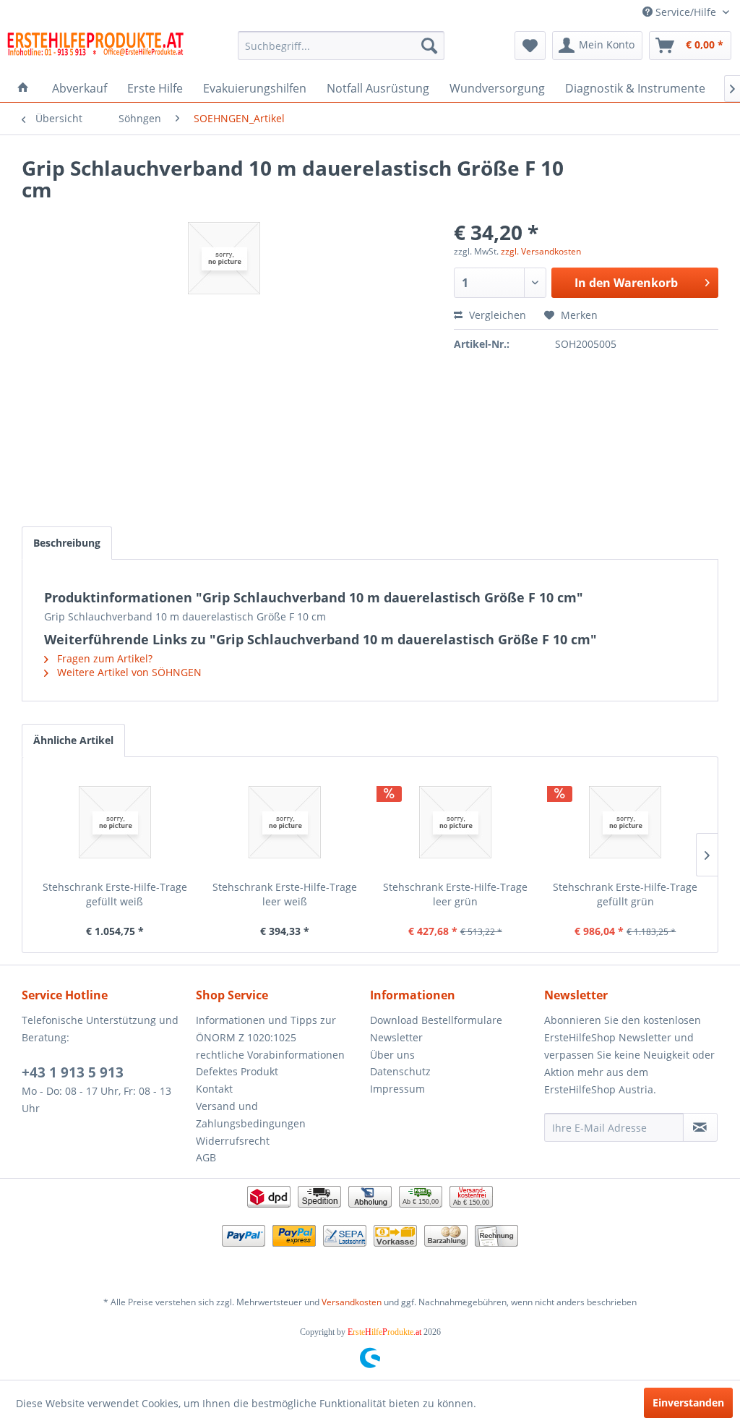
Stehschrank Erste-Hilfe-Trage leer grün (455, 894)
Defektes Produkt (237, 1071)
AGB (206, 1157)
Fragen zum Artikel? (103, 658)
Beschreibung (66, 543)
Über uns (392, 1055)
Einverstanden (688, 1402)
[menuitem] (341, 45)
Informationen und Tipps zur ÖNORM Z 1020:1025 (266, 1028)
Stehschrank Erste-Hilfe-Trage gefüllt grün (625, 894)
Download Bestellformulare (436, 1020)
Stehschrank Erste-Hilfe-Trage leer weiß (284, 894)
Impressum (397, 1089)
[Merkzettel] (530, 45)
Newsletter (396, 1037)
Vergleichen (496, 315)
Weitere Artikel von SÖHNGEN (128, 672)
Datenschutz (400, 1071)
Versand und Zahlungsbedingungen (251, 1114)
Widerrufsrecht (233, 1141)
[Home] (23, 88)
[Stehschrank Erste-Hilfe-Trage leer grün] (455, 822)
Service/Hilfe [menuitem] (686, 12)
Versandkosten (352, 1302)
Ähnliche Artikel (73, 740)
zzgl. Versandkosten (541, 251)
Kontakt (214, 1089)
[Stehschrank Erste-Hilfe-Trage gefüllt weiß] (115, 822)
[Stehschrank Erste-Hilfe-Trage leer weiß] (285, 822)
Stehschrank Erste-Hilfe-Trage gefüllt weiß (115, 894)
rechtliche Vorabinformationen (270, 1055)
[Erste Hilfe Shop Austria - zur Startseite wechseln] (95, 49)
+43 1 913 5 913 (73, 1072)
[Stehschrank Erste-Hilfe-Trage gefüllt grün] (626, 822)
